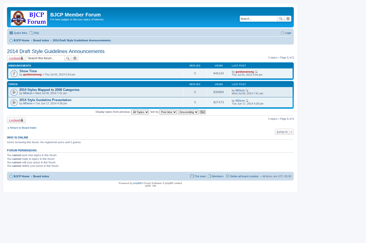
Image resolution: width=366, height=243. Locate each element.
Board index (41, 176)
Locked (14, 58)
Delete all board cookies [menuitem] (244, 176)
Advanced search (288, 19)
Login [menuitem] (288, 32)
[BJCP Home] (29, 17)
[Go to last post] (256, 71)
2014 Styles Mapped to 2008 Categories (49, 90)
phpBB (137, 183)
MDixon (27, 93)
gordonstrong (32, 74)
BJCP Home (21, 176)
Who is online (17, 137)
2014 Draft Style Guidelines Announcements (56, 51)
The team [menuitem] (200, 176)
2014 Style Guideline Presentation (45, 100)
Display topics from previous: (113, 111)
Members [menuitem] (218, 176)
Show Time (28, 71)
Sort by (155, 111)
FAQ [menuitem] (36, 32)
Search (281, 19)
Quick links (20, 32)
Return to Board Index (23, 127)
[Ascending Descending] (188, 111)
